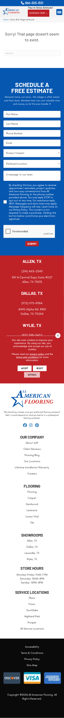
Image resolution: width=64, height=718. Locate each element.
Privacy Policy (20, 209)
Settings (32, 375)
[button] (38, 13)
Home (6, 19)
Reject (40, 368)
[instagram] (31, 425)
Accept (24, 368)
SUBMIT (32, 243)
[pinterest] (37, 425)
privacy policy (37, 354)
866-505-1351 (34, 3)
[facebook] (25, 425)
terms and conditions (27, 357)
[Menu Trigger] (59, 12)
